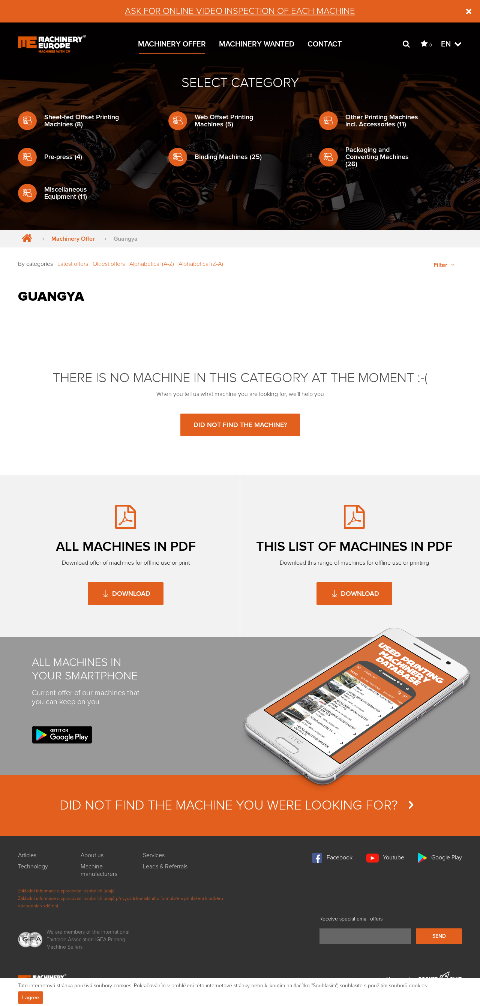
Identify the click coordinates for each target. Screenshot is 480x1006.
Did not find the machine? (240, 425)
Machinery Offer (172, 44)
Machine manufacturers (99, 870)
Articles (27, 855)
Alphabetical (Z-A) (200, 264)
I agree (30, 997)
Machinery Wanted (256, 44)
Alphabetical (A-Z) (151, 264)
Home (25, 238)
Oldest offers (109, 264)
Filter (441, 265)
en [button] (447, 44)
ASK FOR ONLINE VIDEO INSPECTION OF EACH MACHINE (240, 11)
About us (92, 855)
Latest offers (72, 264)
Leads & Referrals (165, 866)
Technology (33, 866)
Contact (325, 44)
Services (154, 855)
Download (130, 593)
